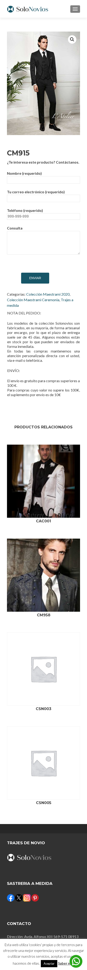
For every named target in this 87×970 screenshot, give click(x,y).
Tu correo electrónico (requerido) (36, 192)
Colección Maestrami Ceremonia (33, 299)
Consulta (15, 228)
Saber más (66, 963)
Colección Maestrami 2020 (48, 294)
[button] (72, 39)
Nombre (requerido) (24, 173)
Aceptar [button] (49, 963)
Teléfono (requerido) (25, 210)
